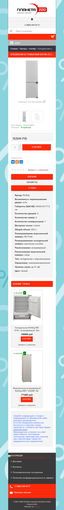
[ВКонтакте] (13, 162)
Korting (32, 48)
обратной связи (20, 429)
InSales (36, 506)
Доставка (17, 461)
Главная (14, 48)
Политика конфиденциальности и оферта (33, 477)
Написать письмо (22, 492)
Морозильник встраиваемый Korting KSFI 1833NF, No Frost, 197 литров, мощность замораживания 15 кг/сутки (27, 392)
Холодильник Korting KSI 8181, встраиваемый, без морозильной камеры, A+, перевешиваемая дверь (26, 331)
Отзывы (32, 188)
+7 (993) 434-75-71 (32, 25)
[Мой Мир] (21, 162)
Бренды (23, 48)
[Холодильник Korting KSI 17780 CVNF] (24, 117)
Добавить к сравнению (38, 169)
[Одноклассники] (17, 162)
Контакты (17, 466)
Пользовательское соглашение (28, 472)
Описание (32, 176)
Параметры (32, 182)
